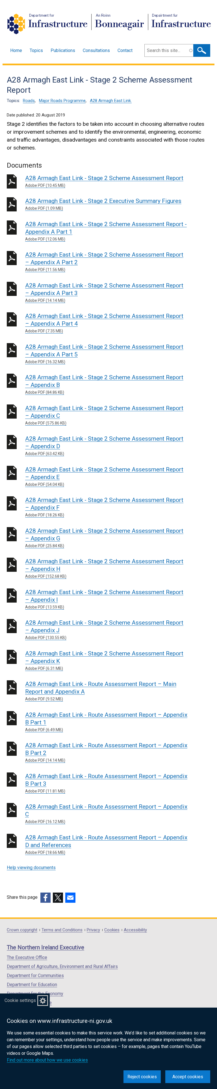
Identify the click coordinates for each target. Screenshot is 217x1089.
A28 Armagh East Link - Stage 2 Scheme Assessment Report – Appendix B (104, 384)
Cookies (112, 930)
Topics (36, 50)
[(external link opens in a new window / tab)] (45, 898)
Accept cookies (187, 1076)
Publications (63, 50)
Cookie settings (20, 1000)
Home (16, 50)
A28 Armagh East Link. (111, 100)
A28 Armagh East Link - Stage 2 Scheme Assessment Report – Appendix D (104, 445)
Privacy (93, 930)
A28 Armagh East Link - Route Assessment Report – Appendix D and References (106, 844)
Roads (29, 100)
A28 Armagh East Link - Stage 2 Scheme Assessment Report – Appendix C (104, 415)
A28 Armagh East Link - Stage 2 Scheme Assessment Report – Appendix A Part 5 (104, 353)
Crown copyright (22, 930)
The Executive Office (27, 957)
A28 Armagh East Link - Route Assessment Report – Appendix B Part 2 (106, 752)
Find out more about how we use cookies (47, 1060)
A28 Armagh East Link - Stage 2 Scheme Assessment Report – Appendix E (104, 476)
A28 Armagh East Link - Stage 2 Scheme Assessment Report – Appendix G (104, 537)
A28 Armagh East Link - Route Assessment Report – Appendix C (106, 813)
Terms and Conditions (62, 930)
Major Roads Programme (62, 100)
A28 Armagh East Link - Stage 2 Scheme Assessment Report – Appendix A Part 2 (104, 261)
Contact (125, 50)
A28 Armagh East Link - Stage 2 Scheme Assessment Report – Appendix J (104, 629)
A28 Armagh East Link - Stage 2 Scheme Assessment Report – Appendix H (104, 568)
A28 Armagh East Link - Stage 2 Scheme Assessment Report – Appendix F (104, 507)
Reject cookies (142, 1076)
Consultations (96, 50)
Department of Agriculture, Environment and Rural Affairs (62, 966)
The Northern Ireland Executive (45, 947)
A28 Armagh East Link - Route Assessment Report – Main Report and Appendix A (100, 691)
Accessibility (135, 930)
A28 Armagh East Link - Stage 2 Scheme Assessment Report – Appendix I (104, 599)
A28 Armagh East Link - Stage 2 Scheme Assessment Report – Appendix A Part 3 (104, 292)
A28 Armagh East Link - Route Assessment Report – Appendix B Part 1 (106, 721)
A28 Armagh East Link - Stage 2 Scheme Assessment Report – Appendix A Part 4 (104, 323)
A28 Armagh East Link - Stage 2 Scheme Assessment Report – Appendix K (104, 660)
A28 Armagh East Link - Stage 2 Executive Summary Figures (103, 204)
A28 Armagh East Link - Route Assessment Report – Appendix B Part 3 (106, 783)
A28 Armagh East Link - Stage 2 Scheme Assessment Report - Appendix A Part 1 (106, 231)
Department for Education (32, 984)
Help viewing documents (31, 867)
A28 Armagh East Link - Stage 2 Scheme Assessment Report (104, 181)
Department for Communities (35, 975)
